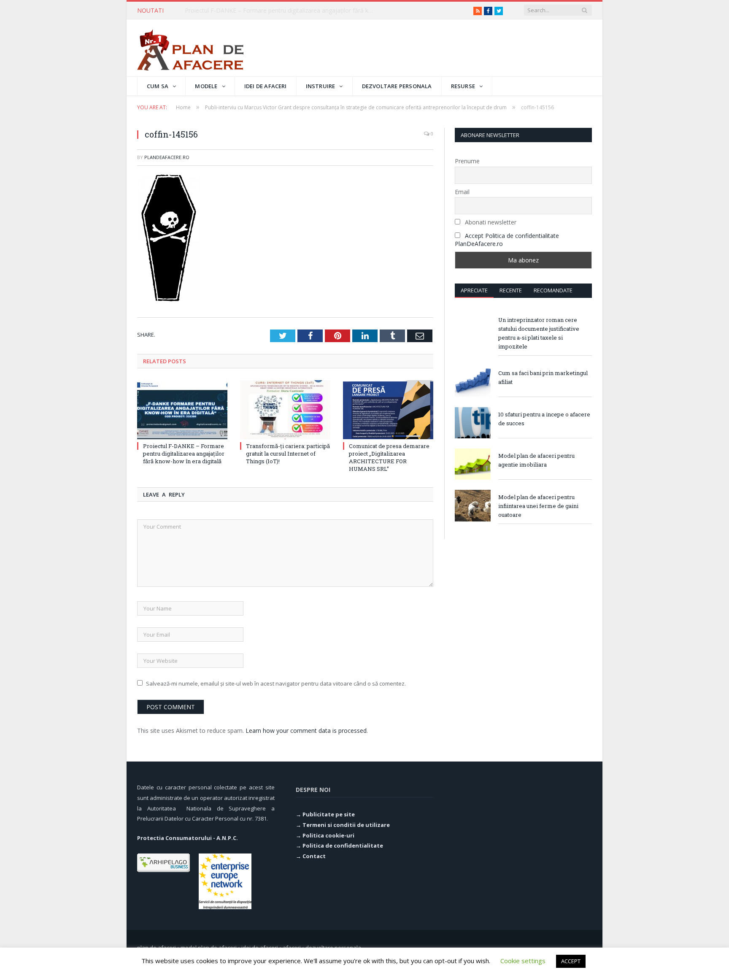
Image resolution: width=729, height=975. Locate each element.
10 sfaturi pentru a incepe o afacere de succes (544, 419)
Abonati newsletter (489, 222)
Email (462, 192)
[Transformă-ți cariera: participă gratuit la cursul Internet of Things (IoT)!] (285, 409)
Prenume (467, 161)
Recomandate (553, 290)
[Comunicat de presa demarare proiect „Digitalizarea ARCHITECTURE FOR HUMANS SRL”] (388, 409)
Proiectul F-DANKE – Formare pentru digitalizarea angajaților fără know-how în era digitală (183, 453)
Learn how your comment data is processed (306, 731)
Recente (511, 290)
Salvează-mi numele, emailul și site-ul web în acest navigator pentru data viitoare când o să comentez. (276, 683)
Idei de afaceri (265, 86)
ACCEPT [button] (570, 961)
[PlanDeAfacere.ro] (190, 48)
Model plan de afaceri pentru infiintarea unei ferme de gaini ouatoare (538, 506)
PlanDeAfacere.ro (166, 157)
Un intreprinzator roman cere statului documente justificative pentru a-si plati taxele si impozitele (538, 333)
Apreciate (474, 290)
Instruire (320, 86)
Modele (206, 86)
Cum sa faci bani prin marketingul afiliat (543, 377)
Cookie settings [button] (522, 960)
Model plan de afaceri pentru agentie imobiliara (536, 460)
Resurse (463, 86)
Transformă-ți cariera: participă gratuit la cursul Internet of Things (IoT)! (282, 10)
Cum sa (157, 86)
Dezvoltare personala (397, 86)
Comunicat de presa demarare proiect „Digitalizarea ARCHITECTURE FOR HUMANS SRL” (389, 457)
